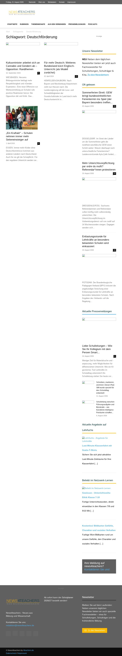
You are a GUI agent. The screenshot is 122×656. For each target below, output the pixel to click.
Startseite (32, 2)
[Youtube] (114, 2)
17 (76, 76)
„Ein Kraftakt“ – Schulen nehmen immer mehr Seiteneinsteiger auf (19, 136)
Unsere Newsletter (92, 51)
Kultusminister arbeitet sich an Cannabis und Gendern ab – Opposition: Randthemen (23, 66)
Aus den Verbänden (57, 24)
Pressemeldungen (76, 24)
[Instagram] (99, 2)
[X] (109, 2)
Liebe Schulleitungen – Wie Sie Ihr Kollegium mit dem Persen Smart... (97, 349)
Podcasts (92, 24)
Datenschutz (11, 653)
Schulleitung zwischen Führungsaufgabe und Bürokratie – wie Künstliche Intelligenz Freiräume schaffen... (105, 407)
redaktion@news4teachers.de (20, 625)
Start (8, 32)
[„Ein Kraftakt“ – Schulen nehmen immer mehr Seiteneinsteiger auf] (23, 118)
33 (114, 106)
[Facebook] (94, 2)
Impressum (71, 2)
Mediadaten (52, 2)
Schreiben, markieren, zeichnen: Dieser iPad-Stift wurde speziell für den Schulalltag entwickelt (105, 387)
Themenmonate (38, 24)
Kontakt (62, 2)
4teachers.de (28, 650)
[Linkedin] (104, 2)
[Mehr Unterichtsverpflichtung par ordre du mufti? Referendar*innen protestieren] (99, 189)
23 (114, 173)
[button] (112, 24)
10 (114, 250)
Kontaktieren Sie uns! (97, 569)
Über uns (41, 2)
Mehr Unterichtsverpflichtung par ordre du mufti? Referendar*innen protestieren (98, 166)
